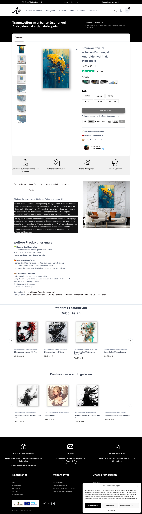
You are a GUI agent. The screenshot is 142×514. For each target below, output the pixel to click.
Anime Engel (48, 415)
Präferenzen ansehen (128, 506)
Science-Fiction (99, 295)
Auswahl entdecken (34, 11)
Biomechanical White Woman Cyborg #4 (84, 353)
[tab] (19, 37)
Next (130, 340)
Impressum (16, 488)
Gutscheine (94, 11)
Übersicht (19, 37)
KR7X (48, 412)
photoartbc (109, 412)
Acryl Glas (33, 184)
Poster (31, 190)
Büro (56, 349)
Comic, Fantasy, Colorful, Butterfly (40, 295)
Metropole (88, 295)
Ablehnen (110, 506)
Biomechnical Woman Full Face (24, 352)
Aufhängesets (58, 482)
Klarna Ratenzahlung (60, 485)
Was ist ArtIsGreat (77, 11)
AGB (13, 482)
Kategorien (50, 11)
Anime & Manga (30, 292)
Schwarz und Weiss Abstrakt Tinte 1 (86, 416)
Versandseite (32, 465)
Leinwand (65, 184)
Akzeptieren (93, 506)
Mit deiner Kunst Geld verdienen (64, 488)
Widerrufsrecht (17, 494)
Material (85, 77)
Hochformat (78, 295)
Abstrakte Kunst (31, 349)
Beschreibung (20, 184)
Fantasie (41, 292)
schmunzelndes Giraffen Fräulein (115, 415)
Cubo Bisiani (20, 349)
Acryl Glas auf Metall (49, 184)
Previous (11, 340)
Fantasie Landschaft (63, 295)
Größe (84, 91)
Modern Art (99, 23)
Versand (15, 491)
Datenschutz (112, 510)
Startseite (89, 23)
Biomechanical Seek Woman (53, 352)
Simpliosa (19, 412)
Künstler (62, 11)
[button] (137, 486)
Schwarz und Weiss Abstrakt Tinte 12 (26, 416)
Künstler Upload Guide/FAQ (62, 491)
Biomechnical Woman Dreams (114, 352)
